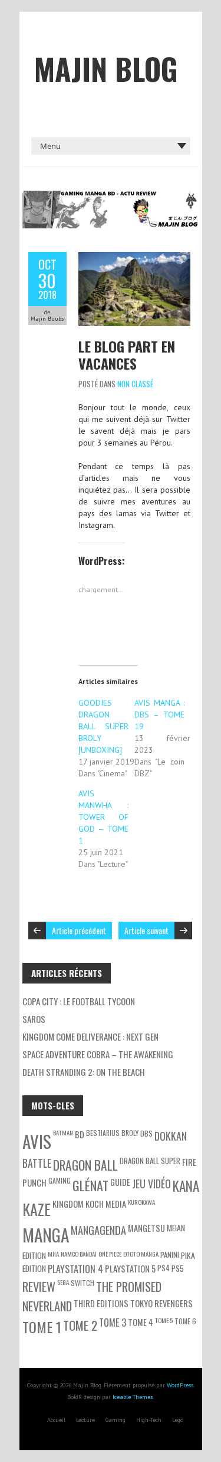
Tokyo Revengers (161, 1303)
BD (79, 1134)
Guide (120, 1182)
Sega (63, 1282)
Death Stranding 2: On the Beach (83, 1071)
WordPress (180, 1385)
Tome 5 (164, 1320)
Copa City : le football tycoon (78, 1001)
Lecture (85, 1420)
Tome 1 (41, 1326)
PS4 (163, 1268)
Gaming (115, 1420)
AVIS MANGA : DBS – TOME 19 (159, 714)
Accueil (56, 1420)
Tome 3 (112, 1322)
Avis (36, 1141)
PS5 (177, 1268)
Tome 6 (185, 1321)
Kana (186, 1186)
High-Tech (148, 1420)
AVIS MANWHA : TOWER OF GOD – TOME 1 (103, 817)
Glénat (90, 1185)
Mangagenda (98, 1230)
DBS (146, 1133)
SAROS (33, 1018)
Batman (63, 1132)
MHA (53, 1253)
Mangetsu (146, 1228)
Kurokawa (141, 1202)
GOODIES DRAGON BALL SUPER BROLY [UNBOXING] (103, 726)
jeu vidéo (151, 1183)
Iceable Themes (133, 1397)
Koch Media (105, 1204)
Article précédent (79, 930)
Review (38, 1286)
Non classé (135, 384)
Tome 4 (140, 1322)
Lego (177, 1420)
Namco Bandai (79, 1253)
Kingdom (68, 1204)
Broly (129, 1133)
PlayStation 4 (75, 1269)
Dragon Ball (85, 1164)
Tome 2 (80, 1325)
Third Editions (101, 1303)
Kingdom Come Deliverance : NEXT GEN (90, 1036)
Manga (45, 1234)
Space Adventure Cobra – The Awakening (97, 1054)
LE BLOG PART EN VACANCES (126, 354)
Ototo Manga (141, 1253)
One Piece (109, 1253)
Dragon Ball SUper (150, 1161)
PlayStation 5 (130, 1268)
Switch (82, 1282)
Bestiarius (103, 1133)
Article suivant (146, 930)
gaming (59, 1180)
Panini (169, 1254)
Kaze (36, 1209)
